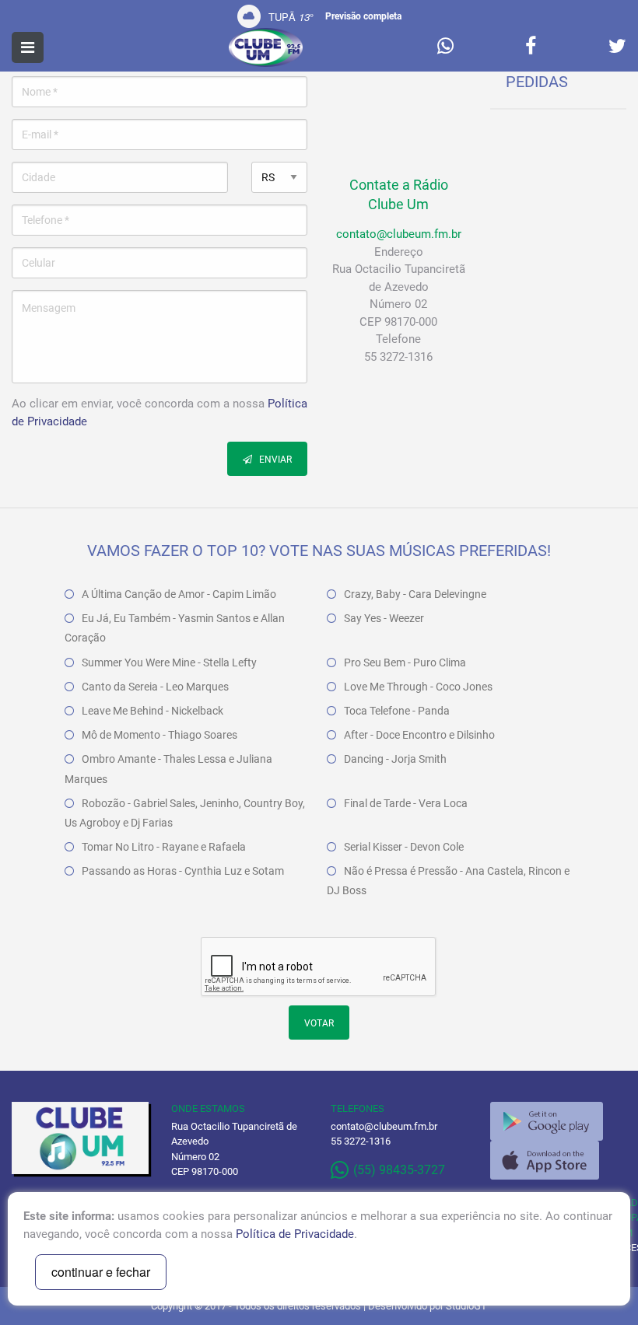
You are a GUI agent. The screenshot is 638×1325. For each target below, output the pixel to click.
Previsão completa (363, 16)
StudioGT (466, 1306)
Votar (319, 1023)
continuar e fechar (100, 1272)
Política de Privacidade (295, 1234)
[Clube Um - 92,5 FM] (266, 47)
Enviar (274, 459)
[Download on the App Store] (544, 1160)
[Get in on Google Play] (546, 1121)
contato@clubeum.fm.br (398, 234)
